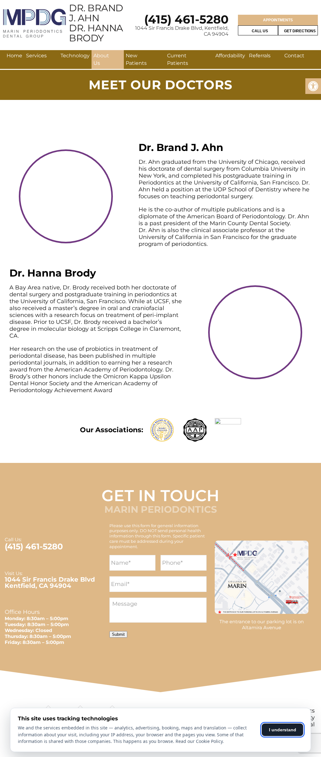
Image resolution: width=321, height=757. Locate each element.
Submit (118, 634)
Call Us (259, 31)
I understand (282, 729)
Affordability (230, 56)
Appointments (278, 20)
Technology (75, 56)
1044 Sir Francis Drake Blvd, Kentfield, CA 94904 (182, 31)
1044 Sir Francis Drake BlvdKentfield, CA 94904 (50, 582)
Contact (294, 56)
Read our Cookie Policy (199, 741)
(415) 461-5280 (186, 19)
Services (36, 56)
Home (14, 56)
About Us (101, 59)
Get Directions (299, 31)
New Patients (136, 59)
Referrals (260, 56)
